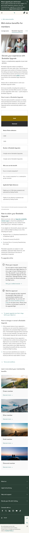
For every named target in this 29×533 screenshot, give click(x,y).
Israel (5, 517)
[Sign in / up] (27, 13)
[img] (27, 1)
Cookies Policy (9, 530)
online (18, 75)
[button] (27, 31)
